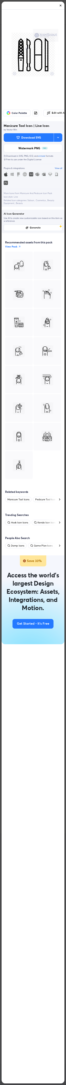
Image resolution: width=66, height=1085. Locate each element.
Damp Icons (17, 545)
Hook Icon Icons (19, 522)
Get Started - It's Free (33, 623)
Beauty (19, 203)
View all (58, 168)
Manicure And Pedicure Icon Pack (36, 193)
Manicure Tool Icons (18, 499)
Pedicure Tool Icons (45, 499)
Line (16, 196)
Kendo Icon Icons (46, 522)
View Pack (11, 246)
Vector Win (12, 129)
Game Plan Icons (43, 545)
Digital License (34, 159)
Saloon (31, 200)
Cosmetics (41, 200)
